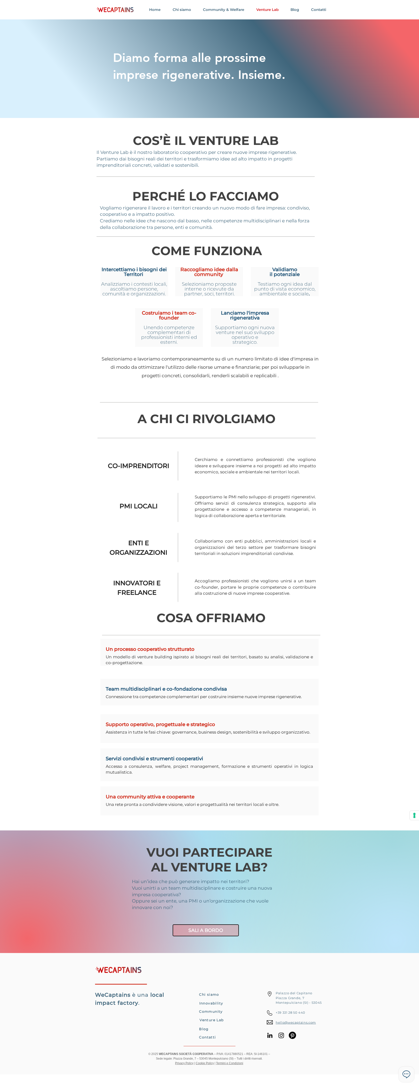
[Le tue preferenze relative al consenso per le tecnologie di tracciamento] (414, 815)
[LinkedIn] (270, 1035)
